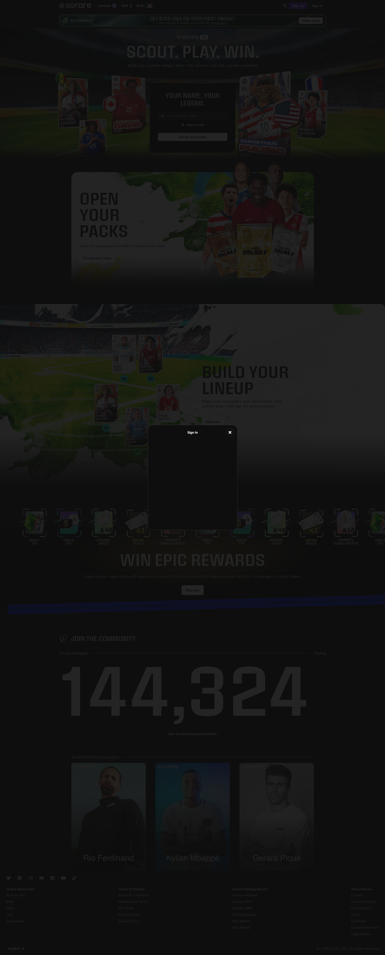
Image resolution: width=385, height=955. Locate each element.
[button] (230, 432)
